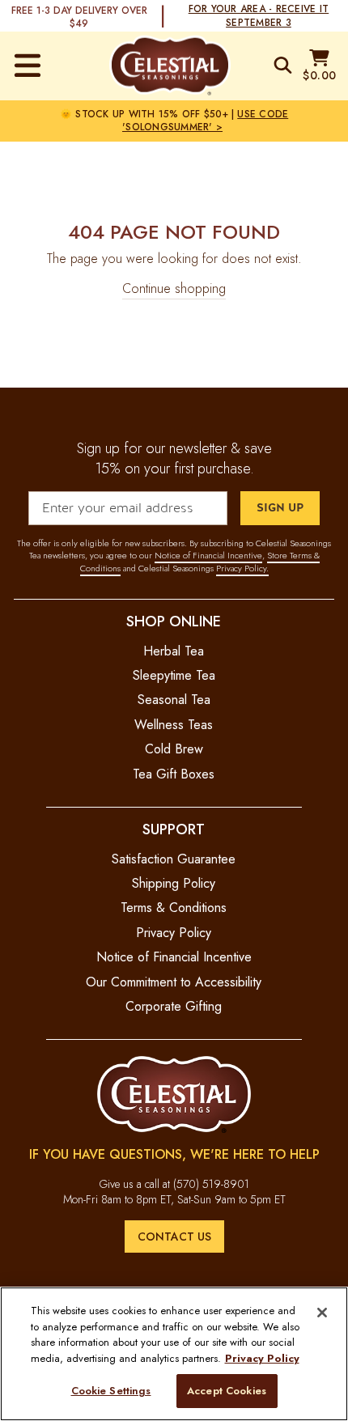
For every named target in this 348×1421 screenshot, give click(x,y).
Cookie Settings (111, 1390)
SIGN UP (280, 507)
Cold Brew (174, 749)
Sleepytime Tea (174, 675)
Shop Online (173, 621)
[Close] (322, 1312)
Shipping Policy (173, 883)
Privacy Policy (173, 932)
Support (173, 829)
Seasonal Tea (174, 699)
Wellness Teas (173, 724)
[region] (174, 1354)
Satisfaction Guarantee (174, 859)
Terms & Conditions (174, 907)
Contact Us (174, 1236)
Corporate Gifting (173, 1006)
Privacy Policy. (242, 568)
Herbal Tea (173, 651)
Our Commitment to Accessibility (173, 982)
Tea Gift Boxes (173, 774)
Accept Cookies (226, 1390)
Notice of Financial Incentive (208, 555)
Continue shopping (174, 289)
